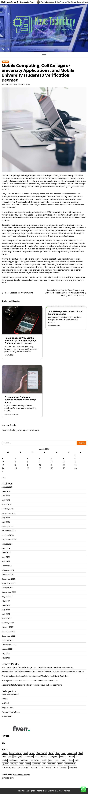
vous (56, 767)
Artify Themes (63, 791)
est (10, 756)
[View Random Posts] (3, 49)
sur (44, 764)
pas (56, 760)
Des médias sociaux (10, 694)
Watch (63, 767)
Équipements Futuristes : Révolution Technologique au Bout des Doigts (32, 685)
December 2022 (8, 631)
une (41, 767)
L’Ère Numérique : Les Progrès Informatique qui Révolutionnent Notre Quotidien (35, 676)
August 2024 (7, 544)
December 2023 (8, 579)
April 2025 (6, 522)
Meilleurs (24, 760)
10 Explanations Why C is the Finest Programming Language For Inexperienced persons (20, 340)
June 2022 (6, 658)
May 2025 (6, 517)
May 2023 (6, 609)
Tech (60, 764)
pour (63, 760)
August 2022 (7, 649)
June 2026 (6, 491)
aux (25, 753)
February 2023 (8, 623)
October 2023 (7, 588)
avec (32, 753)
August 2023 (7, 596)
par (50, 760)
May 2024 (6, 557)
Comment (41, 753)
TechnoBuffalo (9, 767)
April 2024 (6, 561)
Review (14, 764)
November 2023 (8, 583)
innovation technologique (47, 756)
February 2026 (8, 509)
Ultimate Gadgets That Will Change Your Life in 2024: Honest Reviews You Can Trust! (38, 667)
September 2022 (9, 644)
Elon (4, 756)
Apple (5, 753)
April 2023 (6, 614)
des (63, 753)
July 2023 (6, 601)
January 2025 (7, 526)
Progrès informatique (11, 712)
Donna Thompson (10, 84)
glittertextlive (8, 778)
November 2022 (8, 636)
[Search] (8, 49)
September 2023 (9, 592)
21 (51, 465)
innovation (28, 756)
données (72, 753)
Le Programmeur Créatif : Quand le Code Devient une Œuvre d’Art (30, 680)
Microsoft (35, 760)
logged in (17, 430)
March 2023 (6, 618)
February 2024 (8, 570)
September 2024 (9, 539)
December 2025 (8, 513)
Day (57, 753)
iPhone (63, 756)
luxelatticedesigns (22, 774)
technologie (23, 767)
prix (77, 760)
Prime (70, 760)
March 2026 (6, 504)
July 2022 (6, 653)
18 (15, 465)
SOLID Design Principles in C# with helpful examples (65, 312)
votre (48, 767)
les (78, 756)
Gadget (5, 699)
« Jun (4, 477)
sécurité (51, 764)
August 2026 (7, 487)
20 (40, 465)
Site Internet (7, 716)
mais (5, 760)
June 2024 (6, 552)
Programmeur (7, 707)
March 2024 (7, 566)
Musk (44, 760)
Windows (73, 767)
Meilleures (14, 760)
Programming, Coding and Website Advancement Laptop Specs (20, 400)
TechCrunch (70, 764)
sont (28, 764)
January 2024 (7, 574)
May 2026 (6, 496)
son (21, 764)
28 (52, 468)
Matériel (5, 62)
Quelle (5, 764)
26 (28, 468)
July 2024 (6, 548)
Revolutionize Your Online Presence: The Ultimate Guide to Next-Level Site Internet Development (43, 672)
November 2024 (8, 531)
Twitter (34, 767)
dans (51, 753)
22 (64, 465)
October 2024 (8, 535)
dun (80, 753)
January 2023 (7, 627)
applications (15, 753)
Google (17, 756)
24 (3, 468)
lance (71, 756)
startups (36, 764)
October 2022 (7, 640)
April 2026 (6, 500)
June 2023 (6, 605)
